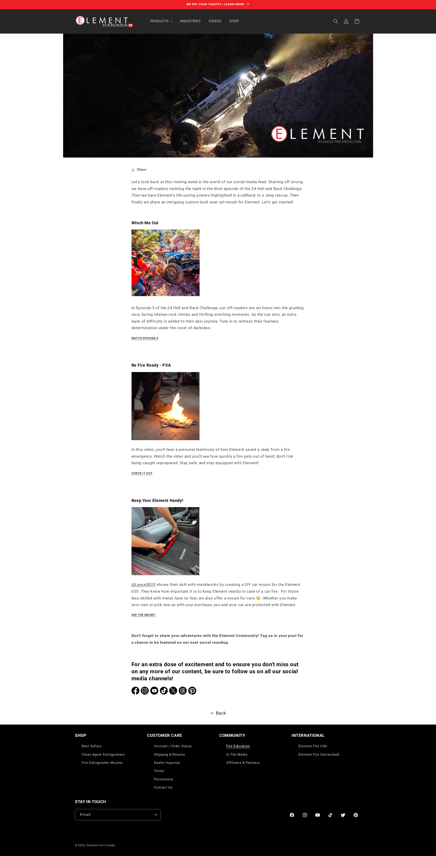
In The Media (237, 754)
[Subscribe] (155, 814)
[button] (161, 21)
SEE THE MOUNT (143, 615)
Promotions (163, 779)
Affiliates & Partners (243, 763)
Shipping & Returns (169, 754)
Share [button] (141, 170)
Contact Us (163, 787)
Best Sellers (92, 746)
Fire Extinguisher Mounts (102, 763)
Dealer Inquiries (167, 763)
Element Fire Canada (101, 845)
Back (221, 713)
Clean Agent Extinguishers (103, 754)
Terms (159, 771)
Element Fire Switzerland (318, 754)
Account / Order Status (173, 746)
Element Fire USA (312, 746)
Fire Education (238, 746)
